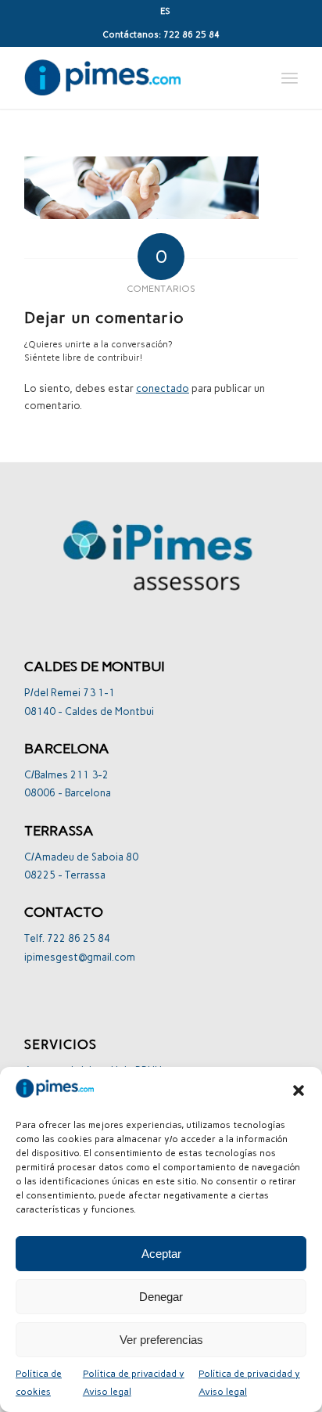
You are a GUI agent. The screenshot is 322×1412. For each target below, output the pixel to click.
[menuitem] (165, 12)
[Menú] (289, 77)
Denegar (161, 1296)
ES (165, 11)
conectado (162, 388)
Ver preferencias (161, 1339)
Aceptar (161, 1253)
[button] (298, 1090)
